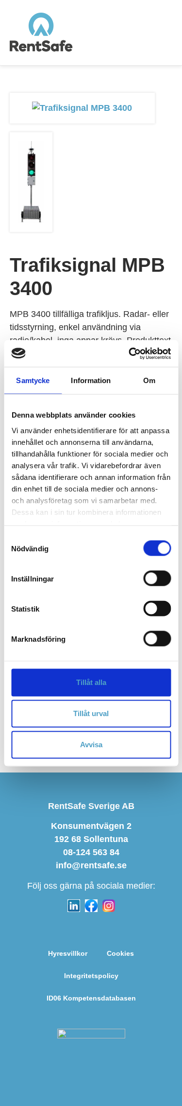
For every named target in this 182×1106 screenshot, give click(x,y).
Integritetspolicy (91, 976)
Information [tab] (91, 380)
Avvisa (91, 744)
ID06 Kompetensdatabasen (91, 998)
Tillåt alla (91, 682)
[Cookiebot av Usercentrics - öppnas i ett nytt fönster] (129, 353)
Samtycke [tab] (33, 380)
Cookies (120, 953)
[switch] (157, 578)
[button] (166, 32)
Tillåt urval (91, 713)
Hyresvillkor (67, 953)
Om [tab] (149, 380)
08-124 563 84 (91, 852)
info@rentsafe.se (91, 865)
